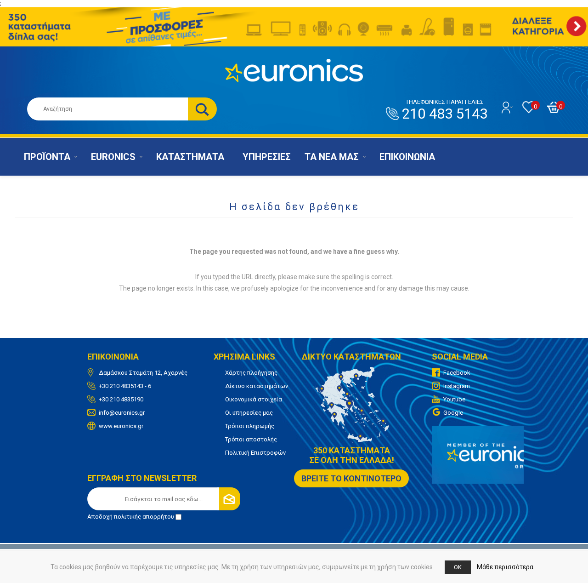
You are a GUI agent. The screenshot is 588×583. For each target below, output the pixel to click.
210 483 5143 (444, 110)
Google (453, 412)
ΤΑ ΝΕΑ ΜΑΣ (332, 156)
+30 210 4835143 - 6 (125, 386)
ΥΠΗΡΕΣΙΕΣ (267, 156)
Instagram (456, 386)
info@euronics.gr (122, 412)
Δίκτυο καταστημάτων (256, 386)
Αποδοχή (130, 516)
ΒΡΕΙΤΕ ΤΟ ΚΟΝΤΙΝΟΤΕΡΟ (351, 478)
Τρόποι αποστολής (251, 439)
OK (458, 567)
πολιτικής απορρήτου (144, 516)
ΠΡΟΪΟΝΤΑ (47, 156)
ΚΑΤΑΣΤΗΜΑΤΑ (190, 156)
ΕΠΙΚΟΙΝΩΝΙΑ (407, 156)
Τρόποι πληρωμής (249, 426)
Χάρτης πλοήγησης (251, 372)
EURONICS (113, 156)
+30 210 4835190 (121, 399)
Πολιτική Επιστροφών (255, 452)
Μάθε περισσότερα (505, 567)
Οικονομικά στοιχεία (253, 399)
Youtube (454, 399)
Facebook (456, 372)
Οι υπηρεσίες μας (249, 412)
